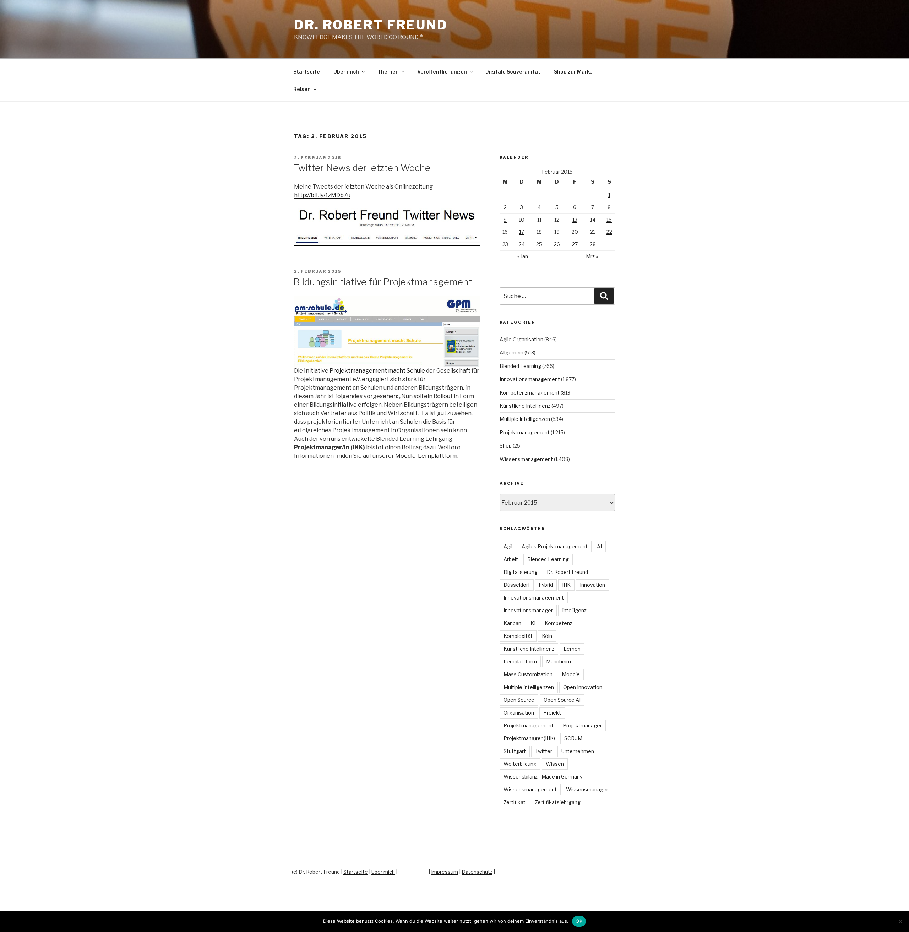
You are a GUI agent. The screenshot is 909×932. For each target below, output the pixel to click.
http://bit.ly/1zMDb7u (322, 195)
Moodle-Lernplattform (426, 456)
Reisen (302, 89)
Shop (506, 446)
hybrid (546, 585)
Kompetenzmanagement (530, 393)
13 (574, 220)
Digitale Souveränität (512, 72)
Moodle (571, 674)
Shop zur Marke (573, 72)
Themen (388, 72)
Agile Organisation (521, 339)
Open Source (519, 700)
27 (575, 244)
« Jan (522, 256)
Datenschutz (477, 872)
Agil (508, 546)
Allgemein (511, 353)
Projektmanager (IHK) (529, 738)
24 (522, 244)
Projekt (552, 713)
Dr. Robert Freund (371, 25)
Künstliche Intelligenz (525, 406)
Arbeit (511, 559)
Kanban (512, 623)
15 (609, 220)
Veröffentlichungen (442, 72)
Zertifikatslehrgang (558, 802)
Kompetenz (558, 623)
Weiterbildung (520, 764)
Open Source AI (562, 700)
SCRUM (573, 738)
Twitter (543, 751)
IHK (566, 585)
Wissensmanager (587, 789)
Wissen (555, 764)
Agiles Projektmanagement (555, 546)
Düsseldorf (517, 585)
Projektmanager (582, 725)
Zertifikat (515, 802)
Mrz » (592, 256)
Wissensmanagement (526, 459)
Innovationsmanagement (530, 379)
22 (609, 232)
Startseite (306, 72)
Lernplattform (520, 662)
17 (521, 232)
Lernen (572, 649)
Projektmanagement (525, 432)
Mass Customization (528, 674)
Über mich (346, 72)
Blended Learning (520, 366)
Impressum (444, 872)
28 (593, 244)
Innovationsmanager (528, 610)
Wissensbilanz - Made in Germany (543, 777)
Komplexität (518, 636)
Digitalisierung (521, 572)
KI (532, 623)
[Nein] (900, 921)
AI (599, 546)
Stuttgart (515, 751)
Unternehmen (577, 751)
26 (557, 244)
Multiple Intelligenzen (525, 419)
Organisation (519, 713)
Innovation (592, 585)
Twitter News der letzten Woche (361, 167)
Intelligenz (574, 610)
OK (579, 921)
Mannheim (558, 662)
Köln (547, 636)
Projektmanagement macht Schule (377, 370)
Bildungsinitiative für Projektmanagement (382, 281)
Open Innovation (582, 687)
